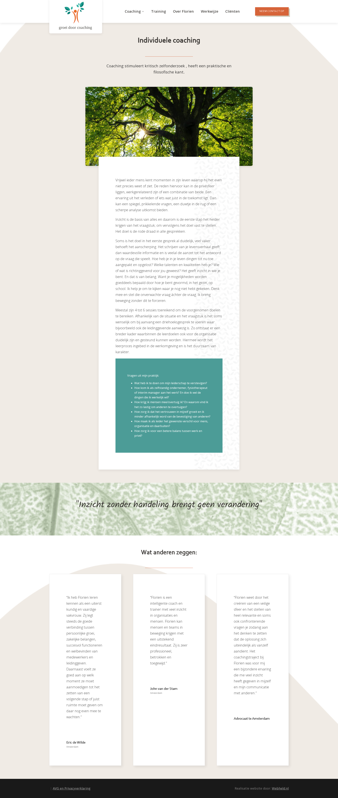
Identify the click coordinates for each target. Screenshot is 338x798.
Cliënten (232, 11)
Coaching (133, 11)
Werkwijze (209, 11)
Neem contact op (271, 11)
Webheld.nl (280, 788)
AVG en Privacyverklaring (71, 788)
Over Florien (183, 11)
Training (158, 11)
